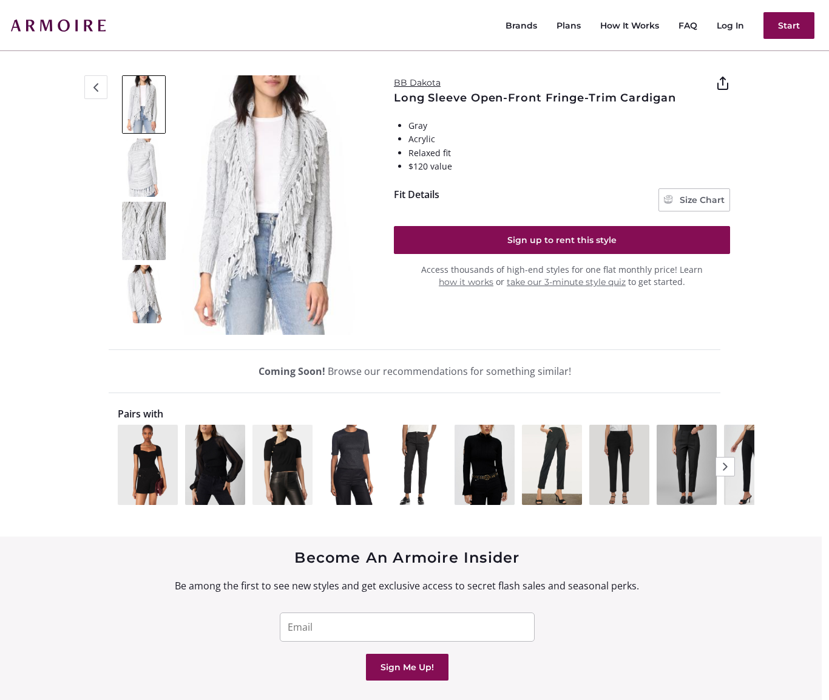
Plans (569, 25)
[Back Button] (95, 87)
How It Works (629, 25)
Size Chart (701, 199)
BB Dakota (417, 82)
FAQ (687, 25)
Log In (730, 25)
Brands (521, 25)
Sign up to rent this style (562, 240)
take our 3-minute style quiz (566, 281)
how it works (466, 281)
